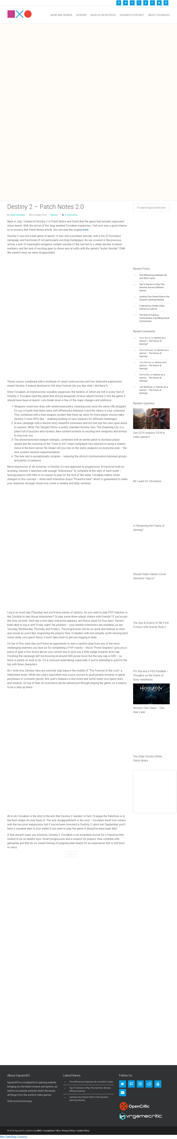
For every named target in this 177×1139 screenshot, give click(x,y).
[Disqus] (67, 915)
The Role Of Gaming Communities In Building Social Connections (154, 318)
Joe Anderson (146, 387)
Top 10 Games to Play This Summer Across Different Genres (152, 287)
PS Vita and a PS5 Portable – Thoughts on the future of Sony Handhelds (151, 675)
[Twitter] (118, 2)
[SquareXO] (19, 15)
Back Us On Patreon (103, 15)
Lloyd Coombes (17, 215)
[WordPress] (166, 2)
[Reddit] (149, 1084)
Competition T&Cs (51, 1130)
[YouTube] (145, 2)
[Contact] (159, 2)
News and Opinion (61, 15)
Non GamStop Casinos (13, 1136)
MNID (39, 1130)
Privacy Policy (68, 1130)
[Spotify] (125, 2)
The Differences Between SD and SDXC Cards (91, 1082)
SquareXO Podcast (132, 15)
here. (86, 229)
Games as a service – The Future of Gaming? (152, 341)
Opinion (54, 215)
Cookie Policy (83, 1130)
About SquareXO (159, 15)
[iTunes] (132, 2)
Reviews (81, 15)
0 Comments (71, 215)
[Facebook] (139, 2)
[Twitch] (152, 2)
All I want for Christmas (147, 481)
